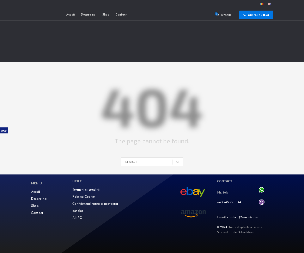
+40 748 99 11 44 (229, 202)
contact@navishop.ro (243, 217)
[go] (177, 162)
